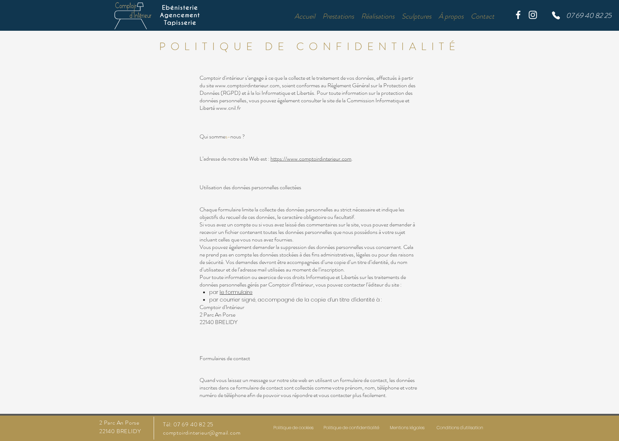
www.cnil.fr (228, 108)
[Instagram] (532, 14)
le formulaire (236, 292)
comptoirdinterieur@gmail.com (201, 432)
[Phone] (556, 15)
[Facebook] (518, 14)
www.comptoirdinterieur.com (247, 85)
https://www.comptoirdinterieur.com (310, 159)
